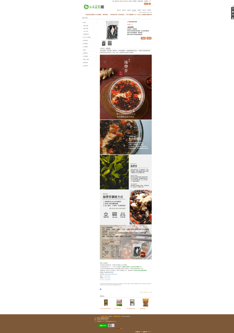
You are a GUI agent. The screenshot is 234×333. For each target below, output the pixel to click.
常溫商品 (86, 40)
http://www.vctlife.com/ (111, 274)
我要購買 (143, 38)
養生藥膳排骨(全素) (131, 308)
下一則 (150, 292)
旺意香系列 (86, 34)
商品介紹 (147, 12)
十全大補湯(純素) (117, 308)
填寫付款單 (140, 1)
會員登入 (146, 3)
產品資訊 (144, 12)
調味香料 (86, 53)
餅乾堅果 (86, 62)
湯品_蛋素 (86, 25)
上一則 (140, 292)
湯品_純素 (86, 31)
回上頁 (145, 292)
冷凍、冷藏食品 (87, 37)
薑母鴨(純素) (142, 308)
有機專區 (86, 43)
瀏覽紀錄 (130, 1)
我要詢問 (149, 38)
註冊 (150, 3)
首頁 (141, 12)
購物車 (134, 1)
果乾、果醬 (86, 59)
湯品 (151, 12)
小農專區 (86, 46)
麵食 (85, 50)
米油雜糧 (86, 56)
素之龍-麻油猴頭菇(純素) (105, 308)
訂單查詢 (146, 1)
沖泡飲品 (86, 65)
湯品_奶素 (86, 28)
